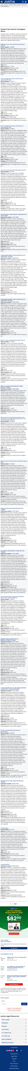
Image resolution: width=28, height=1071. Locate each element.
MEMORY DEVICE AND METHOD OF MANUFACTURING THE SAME (9, 639)
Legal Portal (14, 1056)
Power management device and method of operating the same (12, 79)
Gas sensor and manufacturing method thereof (13, 170)
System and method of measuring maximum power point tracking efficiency (12, 597)
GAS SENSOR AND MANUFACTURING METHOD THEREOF (12, 551)
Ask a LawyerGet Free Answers (6, 940)
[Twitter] (19, 1050)
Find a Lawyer (5, 998)
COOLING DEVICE (5, 864)
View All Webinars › (14, 984)
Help (14, 1061)
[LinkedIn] (7, 1050)
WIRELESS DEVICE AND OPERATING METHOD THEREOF (12, 509)
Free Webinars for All (7, 954)
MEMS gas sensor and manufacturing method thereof (13, 45)
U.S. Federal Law (6, 1032)
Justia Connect (14, 1053)
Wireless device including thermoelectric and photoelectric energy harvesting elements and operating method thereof (13, 419)
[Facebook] (11, 1050)
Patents (6, 4)
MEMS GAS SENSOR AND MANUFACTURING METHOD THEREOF (12, 386)
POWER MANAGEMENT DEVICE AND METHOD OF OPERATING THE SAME (13, 255)
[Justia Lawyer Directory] (21, 1050)
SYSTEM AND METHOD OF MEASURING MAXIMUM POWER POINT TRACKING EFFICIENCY (13, 688)
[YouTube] (9, 1050)
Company (14, 1058)
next (15, 904)
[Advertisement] (14, 17)
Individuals (5, 1023)
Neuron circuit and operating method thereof (13, 340)
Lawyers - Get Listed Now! (14, 1008)
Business (4, 1026)
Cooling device (4, 828)
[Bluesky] (17, 1050)
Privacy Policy (14, 1066)
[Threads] (15, 1050)
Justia (2, 4)
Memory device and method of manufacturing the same (14, 461)
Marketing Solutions (7, 1042)
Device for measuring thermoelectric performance (10, 731)
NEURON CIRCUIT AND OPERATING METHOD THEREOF (12, 781)
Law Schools (5, 1029)
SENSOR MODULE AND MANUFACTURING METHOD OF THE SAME (14, 215)
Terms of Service (14, 1063)
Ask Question (14, 948)
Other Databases (6, 1039)
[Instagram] (13, 1050)
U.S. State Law (6, 1036)
